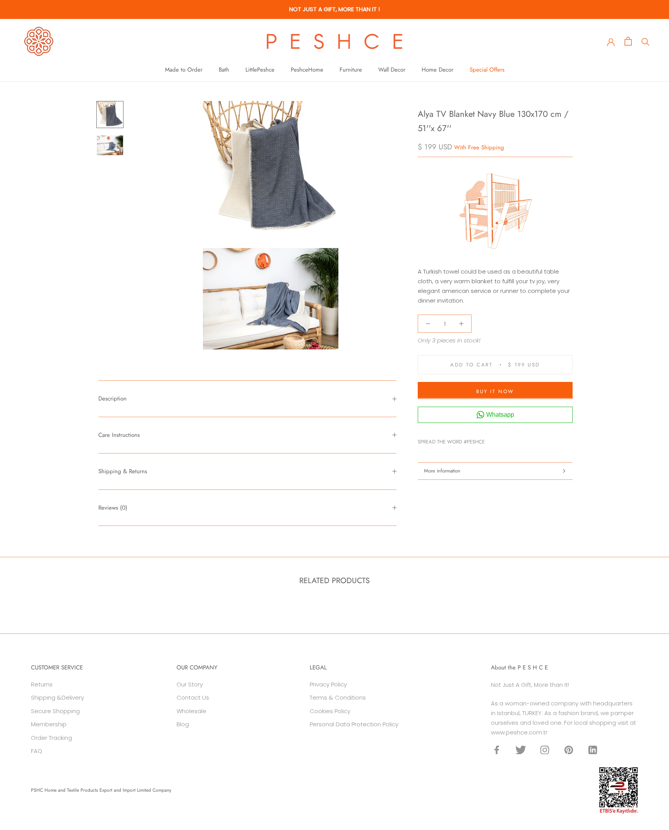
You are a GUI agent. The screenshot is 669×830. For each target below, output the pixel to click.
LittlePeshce (259, 69)
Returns (42, 684)
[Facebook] (492, 440)
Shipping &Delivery (57, 697)
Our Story (190, 684)
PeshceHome (307, 69)
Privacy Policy (328, 684)
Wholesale (191, 711)
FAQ (36, 751)
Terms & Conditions (338, 697)
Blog (183, 724)
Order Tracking (51, 738)
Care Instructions (119, 435)
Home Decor (437, 69)
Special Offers (487, 69)
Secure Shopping (55, 711)
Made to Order (183, 69)
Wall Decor (391, 69)
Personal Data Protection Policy (354, 724)
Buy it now (495, 391)
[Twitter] (502, 440)
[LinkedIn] (593, 750)
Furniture (351, 69)
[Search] (646, 41)
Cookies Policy (330, 711)
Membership (49, 724)
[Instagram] (545, 750)
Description (112, 398)
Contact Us (193, 697)
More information (442, 470)
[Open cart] (628, 41)
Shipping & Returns (122, 471)
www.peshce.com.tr (519, 732)
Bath (224, 69)
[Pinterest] (512, 440)
